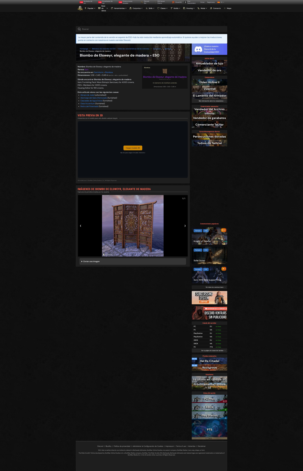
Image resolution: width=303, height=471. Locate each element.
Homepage (84, 49)
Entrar (203, 2)
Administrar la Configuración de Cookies (148, 446)
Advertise (191, 446)
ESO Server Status (161, 2)
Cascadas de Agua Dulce (91, 100)
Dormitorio (157, 49)
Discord (100, 446)
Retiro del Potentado (89, 106)
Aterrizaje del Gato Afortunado (93, 98)
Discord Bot (146, 2)
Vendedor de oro (86, 2)
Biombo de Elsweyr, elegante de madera (165, 76)
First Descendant (191, 2)
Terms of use (181, 446)
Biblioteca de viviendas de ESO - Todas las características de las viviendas (120, 49)
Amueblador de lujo (106, 2)
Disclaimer (202, 446)
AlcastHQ (178, 2)
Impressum (169, 446)
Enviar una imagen (91, 261)
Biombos (168, 49)
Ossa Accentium (87, 103)
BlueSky (108, 446)
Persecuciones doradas (125, 2)
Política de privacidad (122, 446)
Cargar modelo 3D (133, 148)
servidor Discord (123, 40)
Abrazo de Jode (87, 95)
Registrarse (211, 2)
